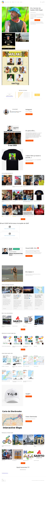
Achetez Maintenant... (29, 163)
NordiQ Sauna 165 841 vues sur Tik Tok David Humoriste (17, 186)
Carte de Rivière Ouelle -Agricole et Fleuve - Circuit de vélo (17, 381)
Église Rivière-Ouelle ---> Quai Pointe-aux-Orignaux (17, 366)
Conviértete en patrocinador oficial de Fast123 (6, 446)
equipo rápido (35, 346)
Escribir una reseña (37, 95)
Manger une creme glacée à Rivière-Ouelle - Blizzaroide (39, 446)
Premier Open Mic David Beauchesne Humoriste (6, 201)
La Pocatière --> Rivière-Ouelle (5, 366)
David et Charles (3, 186)
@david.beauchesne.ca (23, 469)
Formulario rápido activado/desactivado (6, 346)
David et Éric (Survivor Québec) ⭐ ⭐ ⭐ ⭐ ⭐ (6, 216)
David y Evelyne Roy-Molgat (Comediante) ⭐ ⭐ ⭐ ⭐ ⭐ (17, 216)
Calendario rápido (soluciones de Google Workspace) (17, 346)
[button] (40, 2)
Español (3, 480)
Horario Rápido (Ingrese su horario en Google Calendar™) (27, 346)
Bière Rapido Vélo (14, 460)
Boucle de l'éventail (36, 366)
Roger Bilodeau (3, 460)
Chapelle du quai (25, 445)
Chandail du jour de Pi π (26, 186)
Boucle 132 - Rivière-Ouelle (26, 366)
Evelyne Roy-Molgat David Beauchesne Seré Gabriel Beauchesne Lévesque (28, 201)
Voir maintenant (29, 421)
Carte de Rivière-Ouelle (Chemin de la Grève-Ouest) (27, 381)
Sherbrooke (31, 18)
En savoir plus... (29, 396)
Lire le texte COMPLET (29, 140)
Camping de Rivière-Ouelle (15, 445)
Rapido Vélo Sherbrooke (25, 460)
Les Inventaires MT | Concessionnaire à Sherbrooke (6, 326)
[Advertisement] (21, 494)
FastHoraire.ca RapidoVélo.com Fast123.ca (36, 480)
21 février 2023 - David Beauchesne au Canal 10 (28, 216)
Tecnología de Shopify (42, 480)
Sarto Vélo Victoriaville (36, 460)
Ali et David (35, 186)
